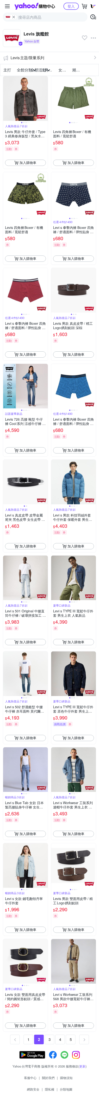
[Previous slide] (6, 98)
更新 (82, 1066)
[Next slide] (45, 98)
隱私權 (49, 1089)
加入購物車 (27, 162)
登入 (71, 6)
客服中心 (30, 1077)
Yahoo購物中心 (34, 6)
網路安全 (33, 1089)
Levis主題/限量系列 (27, 57)
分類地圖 (66, 1089)
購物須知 (66, 1077)
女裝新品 (63, 70)
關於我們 (48, 1077)
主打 (7, 70)
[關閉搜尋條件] (14, 17)
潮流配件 (77, 70)
